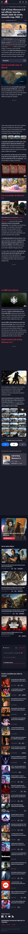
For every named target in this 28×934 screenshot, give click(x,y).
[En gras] (4, 657)
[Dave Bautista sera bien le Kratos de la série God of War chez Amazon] (5, 702)
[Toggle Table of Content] (24, 60)
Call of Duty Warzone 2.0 (16, 457)
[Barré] (9, 657)
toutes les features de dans (12, 219)
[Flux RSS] (13, 916)
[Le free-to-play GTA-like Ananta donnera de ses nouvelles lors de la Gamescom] (5, 798)
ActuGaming (5, 2)
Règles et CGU (4, 930)
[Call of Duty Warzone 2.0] (6, 459)
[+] (14, 657)
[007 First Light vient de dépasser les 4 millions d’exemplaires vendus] (5, 740)
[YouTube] (9, 916)
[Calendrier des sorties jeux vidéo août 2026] (14, 529)
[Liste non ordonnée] (13, 657)
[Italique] (6, 657)
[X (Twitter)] (6, 916)
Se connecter (22, 647)
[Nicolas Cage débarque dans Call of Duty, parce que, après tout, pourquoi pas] (14, 555)
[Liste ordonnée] (11, 657)
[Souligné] (8, 657)
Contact (3, 924)
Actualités (6, 6)
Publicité (8, 924)
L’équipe (13, 924)
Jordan (2, 20)
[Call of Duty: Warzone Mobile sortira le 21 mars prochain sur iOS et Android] (14, 623)
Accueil (3, 6)
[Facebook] (2, 916)
